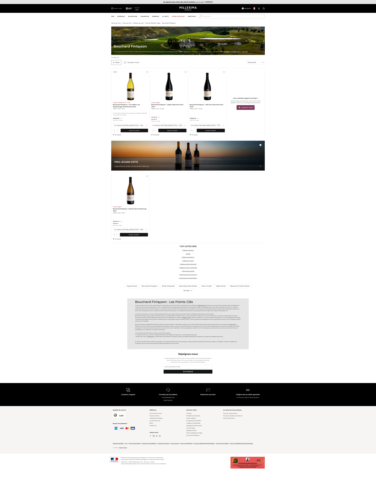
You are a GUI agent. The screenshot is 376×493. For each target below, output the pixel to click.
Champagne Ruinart (188, 271)
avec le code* (183, 2)
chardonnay (150, 336)
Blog (151, 423)
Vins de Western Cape (152, 23)
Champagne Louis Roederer (188, 278)
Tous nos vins (126, 23)
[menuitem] (112, 16)
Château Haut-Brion (188, 257)
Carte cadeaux (191, 418)
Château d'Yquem (188, 261)
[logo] (188, 8)
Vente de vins (116, 23)
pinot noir (232, 324)
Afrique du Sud (138, 23)
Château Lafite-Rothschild (188, 264)
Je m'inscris (188, 371)
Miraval (188, 254)
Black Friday (123, 447)
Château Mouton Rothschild (188, 267)
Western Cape (117, 108)
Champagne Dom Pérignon (188, 274)
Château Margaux (188, 250)
